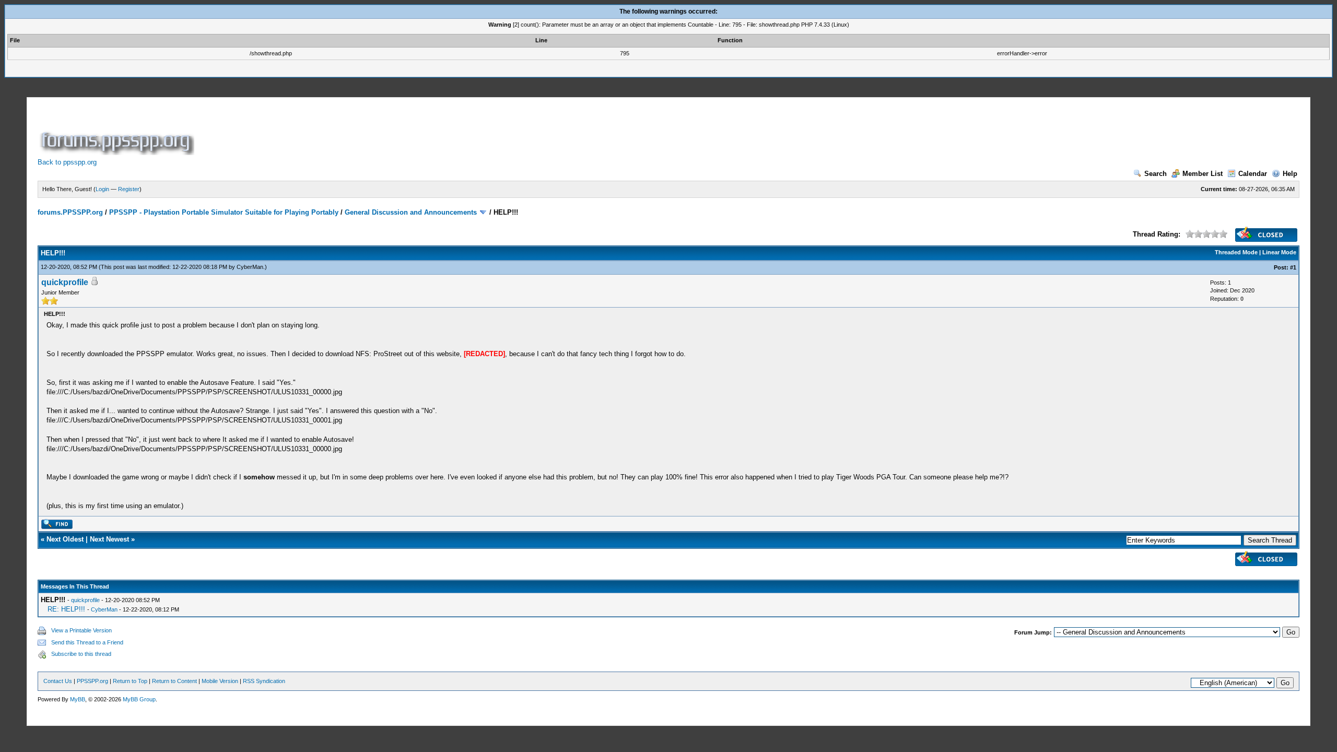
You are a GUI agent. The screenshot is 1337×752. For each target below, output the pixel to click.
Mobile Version (220, 681)
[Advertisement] (386, 131)
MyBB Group (139, 699)
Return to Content (174, 681)
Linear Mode (1279, 252)
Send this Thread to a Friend (87, 642)
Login (102, 189)
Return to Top (130, 681)
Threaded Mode (1236, 252)
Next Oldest (65, 539)
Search (1155, 174)
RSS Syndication (264, 681)
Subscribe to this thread (81, 654)
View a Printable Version (81, 630)
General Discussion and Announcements (411, 212)
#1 (1293, 267)
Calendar (1252, 174)
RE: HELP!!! (66, 609)
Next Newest (109, 539)
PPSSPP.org (92, 681)
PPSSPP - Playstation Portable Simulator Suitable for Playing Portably (223, 212)
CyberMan (250, 267)
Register (128, 189)
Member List (1202, 174)
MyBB (77, 699)
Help (1290, 174)
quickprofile (64, 282)
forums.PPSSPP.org (70, 212)
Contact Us (57, 681)
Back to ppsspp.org (67, 162)
